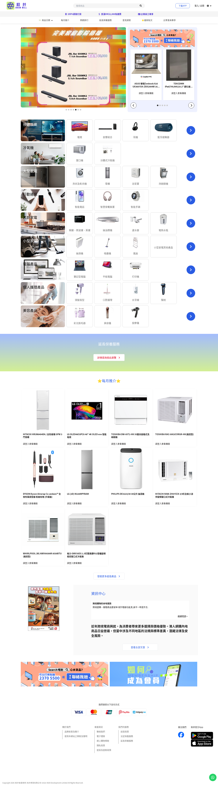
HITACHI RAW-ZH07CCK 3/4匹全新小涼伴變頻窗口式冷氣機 (174, 495)
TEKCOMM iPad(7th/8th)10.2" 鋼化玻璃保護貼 (178, 85)
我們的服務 (123, 726)
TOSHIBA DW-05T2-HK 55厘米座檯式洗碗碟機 (130, 436)
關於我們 (66, 726)
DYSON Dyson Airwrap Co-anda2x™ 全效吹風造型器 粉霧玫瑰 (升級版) (42, 495)
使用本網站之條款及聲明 (76, 736)
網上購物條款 (103, 740)
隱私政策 (101, 745)
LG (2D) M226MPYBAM (78, 493)
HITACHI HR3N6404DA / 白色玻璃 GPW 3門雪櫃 (42, 436)
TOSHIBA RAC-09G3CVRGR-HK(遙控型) (174, 434)
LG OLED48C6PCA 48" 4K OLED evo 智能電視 (86, 436)
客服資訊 (98, 726)
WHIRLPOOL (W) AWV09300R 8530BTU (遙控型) (42, 555)
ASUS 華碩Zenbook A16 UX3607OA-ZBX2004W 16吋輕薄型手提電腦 (146, 85)
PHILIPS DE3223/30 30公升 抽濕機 (127, 493)
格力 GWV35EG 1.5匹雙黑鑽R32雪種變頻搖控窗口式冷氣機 (86, 555)
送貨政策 (125, 731)
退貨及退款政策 (104, 749)
